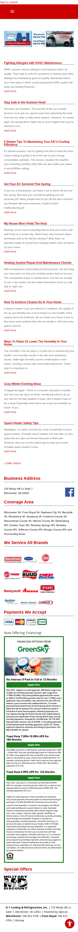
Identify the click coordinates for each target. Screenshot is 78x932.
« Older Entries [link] (12, 463)
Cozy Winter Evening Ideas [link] (22, 383)
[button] (12, 14)
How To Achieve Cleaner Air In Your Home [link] (32, 302)
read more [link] (10, 91)
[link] (69, 923)
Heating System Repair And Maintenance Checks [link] (37, 262)
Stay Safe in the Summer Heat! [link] (25, 102)
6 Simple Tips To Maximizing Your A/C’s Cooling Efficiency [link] (36, 143)
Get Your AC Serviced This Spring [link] (27, 184)
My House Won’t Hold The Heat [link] (25, 223)
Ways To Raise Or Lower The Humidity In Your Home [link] (35, 343)
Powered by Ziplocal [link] (55, 911)
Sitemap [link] (19, 920)
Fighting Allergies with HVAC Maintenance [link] (33, 62)
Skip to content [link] (9, 2)
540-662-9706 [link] (30, 916)
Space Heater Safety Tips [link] (21, 423)
